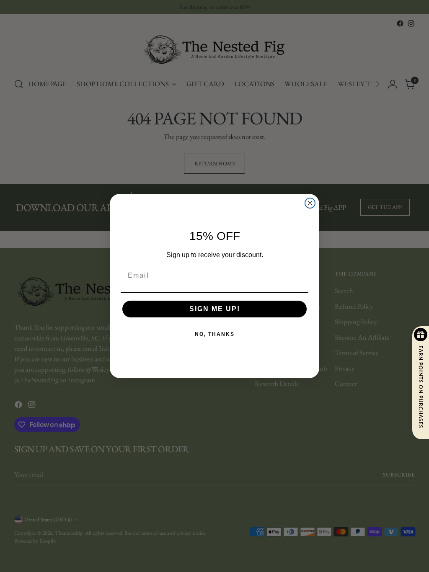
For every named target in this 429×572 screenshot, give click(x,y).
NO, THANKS (215, 334)
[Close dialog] (310, 203)
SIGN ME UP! (214, 308)
